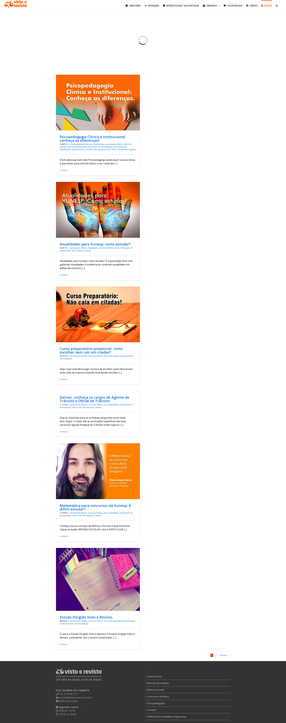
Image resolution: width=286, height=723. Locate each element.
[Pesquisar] (277, 5)
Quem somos (154, 676)
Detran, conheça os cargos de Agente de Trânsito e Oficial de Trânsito (94, 399)
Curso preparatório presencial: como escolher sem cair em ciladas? (91, 350)
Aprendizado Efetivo (114, 144)
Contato (151, 710)
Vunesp (88, 250)
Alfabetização (99, 144)
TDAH (113, 149)
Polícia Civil (76, 407)
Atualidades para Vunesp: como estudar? (95, 244)
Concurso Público (106, 248)
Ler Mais (63, 170)
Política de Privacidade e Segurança (166, 716)
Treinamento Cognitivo (126, 149)
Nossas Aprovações (158, 683)
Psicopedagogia (119, 147)
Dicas (117, 248)
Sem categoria (100, 149)
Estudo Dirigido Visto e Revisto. (86, 617)
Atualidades (93, 248)
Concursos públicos (158, 696)
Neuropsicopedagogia (77, 147)
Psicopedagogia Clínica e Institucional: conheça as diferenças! (93, 138)
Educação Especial (117, 621)
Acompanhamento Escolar (81, 144)
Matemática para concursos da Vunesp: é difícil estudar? (95, 507)
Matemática (114, 404)
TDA (108, 149)
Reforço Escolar (86, 149)
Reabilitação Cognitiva (69, 149)
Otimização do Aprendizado (100, 147)
